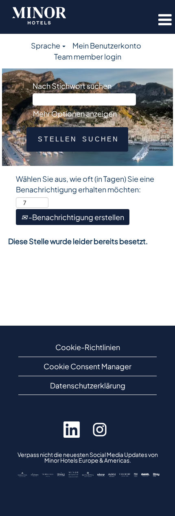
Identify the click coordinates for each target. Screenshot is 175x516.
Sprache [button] (46, 45)
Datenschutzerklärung (87, 385)
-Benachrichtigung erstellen (75, 217)
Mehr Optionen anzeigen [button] (75, 113)
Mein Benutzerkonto (106, 45)
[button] (150, 20)
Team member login (87, 56)
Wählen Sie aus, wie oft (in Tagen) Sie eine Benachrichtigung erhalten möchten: (85, 184)
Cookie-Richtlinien (87, 347)
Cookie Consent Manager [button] (87, 366)
